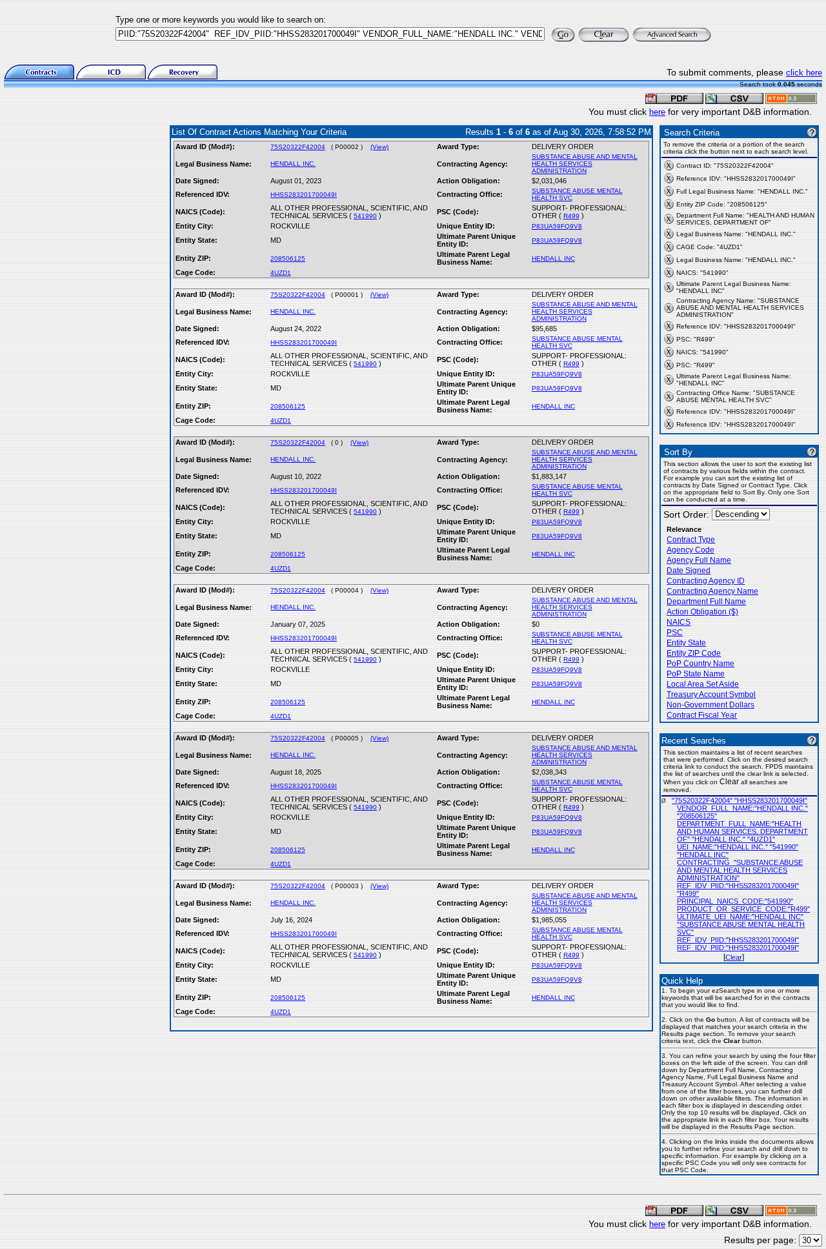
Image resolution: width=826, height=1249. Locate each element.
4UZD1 (280, 272)
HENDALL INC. (293, 163)
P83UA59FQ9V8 (557, 226)
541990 (365, 215)
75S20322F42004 (297, 146)
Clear (733, 957)
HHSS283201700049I (303, 194)
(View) (379, 146)
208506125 (287, 258)
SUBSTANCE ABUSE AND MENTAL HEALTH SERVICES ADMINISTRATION (585, 163)
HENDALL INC (553, 258)
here (657, 112)
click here (804, 72)
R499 (571, 215)
